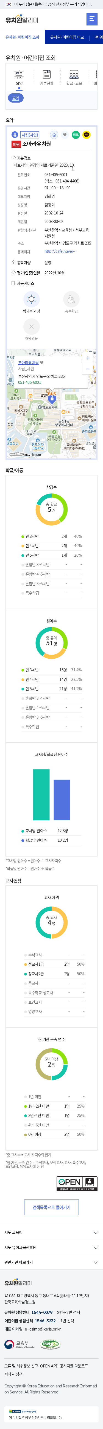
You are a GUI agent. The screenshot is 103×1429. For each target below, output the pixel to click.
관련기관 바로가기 (18, 1262)
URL (76, 134)
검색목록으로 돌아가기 (52, 1207)
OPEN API (49, 1366)
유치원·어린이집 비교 (67, 37)
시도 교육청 (13, 1232)
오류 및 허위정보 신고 (21, 1366)
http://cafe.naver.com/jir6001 (62, 251)
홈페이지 (54, 135)
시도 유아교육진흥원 (20, 1247)
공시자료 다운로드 (74, 1366)
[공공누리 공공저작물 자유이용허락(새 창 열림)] (77, 1189)
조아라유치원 (28, 362)
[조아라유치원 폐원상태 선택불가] (65, 135)
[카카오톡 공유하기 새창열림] (86, 135)
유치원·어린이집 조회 (22, 37)
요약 (15, 98)
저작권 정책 (13, 1374)
